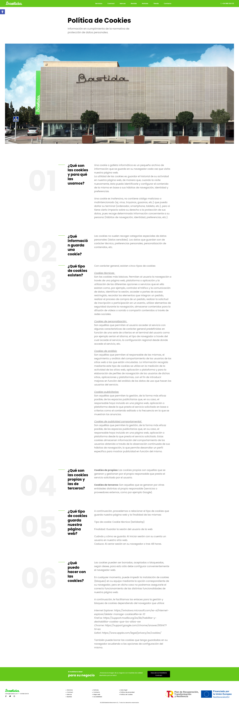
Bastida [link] (134, 3)
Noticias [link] (145, 3)
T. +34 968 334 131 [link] (23, 693)
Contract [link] (111, 3)
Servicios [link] (98, 3)
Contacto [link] (167, 3)
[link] (2, 11)
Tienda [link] (156, 3)
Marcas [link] (123, 3)
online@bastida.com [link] (11, 693)
